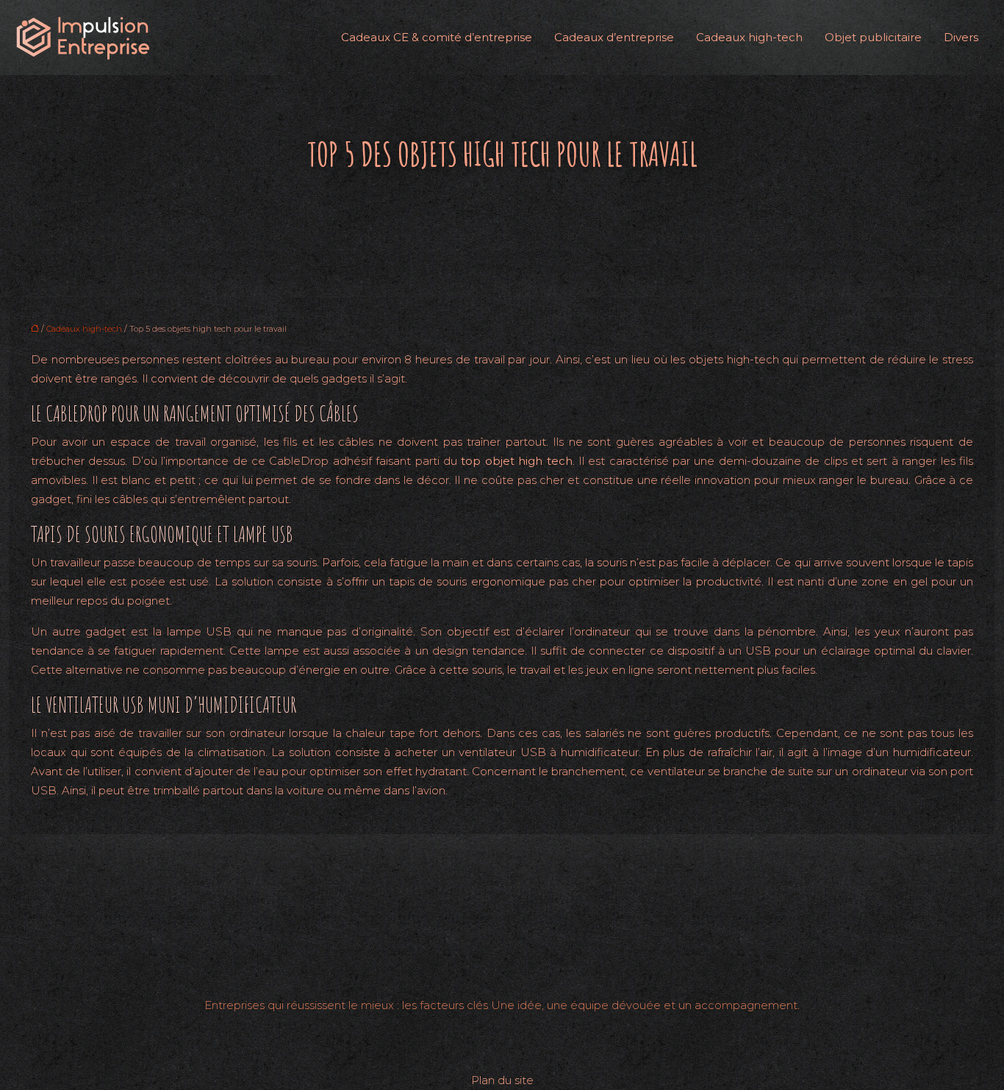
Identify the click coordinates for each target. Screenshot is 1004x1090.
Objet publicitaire (873, 37)
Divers (961, 37)
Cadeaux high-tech (749, 37)
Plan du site (502, 1080)
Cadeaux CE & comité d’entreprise (436, 37)
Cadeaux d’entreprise (614, 37)
